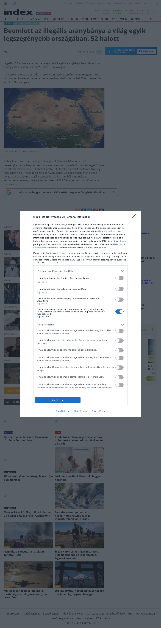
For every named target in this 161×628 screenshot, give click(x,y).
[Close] (135, 217)
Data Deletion (62, 411)
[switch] (119, 278)
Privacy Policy (98, 411)
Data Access (80, 411)
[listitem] (80, 271)
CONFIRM (58, 400)
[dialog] (80, 314)
